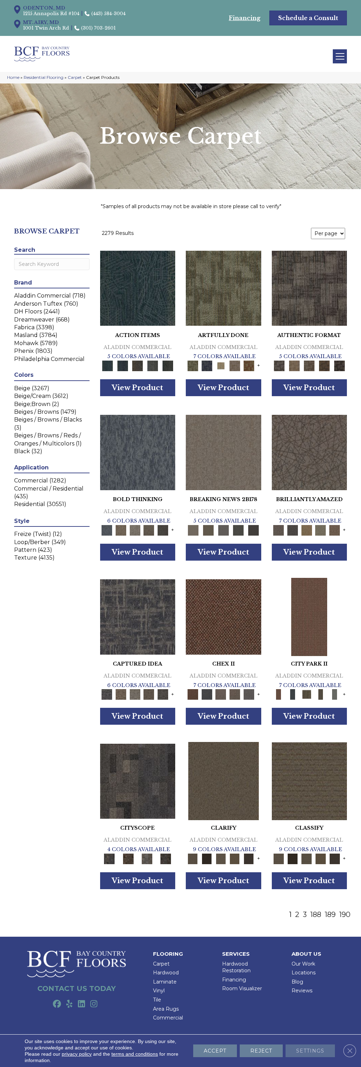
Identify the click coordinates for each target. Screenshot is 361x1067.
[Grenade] (121, 529)
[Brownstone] (137, 365)
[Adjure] (249, 858)
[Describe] (221, 858)
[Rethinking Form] (324, 365)
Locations (304, 972)
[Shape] (138, 452)
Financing (234, 979)
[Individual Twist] (309, 365)
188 (315, 914)
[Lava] (135, 529)
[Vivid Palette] (249, 365)
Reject (261, 1051)
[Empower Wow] (321, 529)
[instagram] (94, 1004)
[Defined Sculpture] (294, 365)
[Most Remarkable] (207, 365)
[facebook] (57, 1004)
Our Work (303, 964)
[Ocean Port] (122, 365)
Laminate (165, 982)
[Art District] (221, 694)
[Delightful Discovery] (223, 288)
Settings (310, 1051)
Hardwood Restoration (236, 967)
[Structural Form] (339, 365)
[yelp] (69, 1004)
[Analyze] (207, 858)
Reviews (302, 990)
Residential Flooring (43, 77)
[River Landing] (207, 694)
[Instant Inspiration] (335, 529)
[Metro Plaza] (235, 694)
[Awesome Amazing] (235, 365)
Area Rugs (166, 1009)
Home (13, 77)
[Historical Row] (166, 858)
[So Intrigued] (309, 452)
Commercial (168, 1018)
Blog (297, 982)
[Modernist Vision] (221, 365)
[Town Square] (249, 694)
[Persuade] (235, 858)
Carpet (75, 77)
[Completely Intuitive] (307, 529)
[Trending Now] (223, 452)
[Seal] (163, 529)
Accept (215, 1051)
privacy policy (77, 1054)
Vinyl (159, 990)
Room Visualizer (242, 988)
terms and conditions (134, 1054)
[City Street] (167, 365)
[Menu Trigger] (340, 56)
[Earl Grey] (152, 365)
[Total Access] (253, 529)
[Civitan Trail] (128, 858)
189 (330, 914)
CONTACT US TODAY (76, 988)
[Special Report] (208, 529)
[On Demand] (238, 529)
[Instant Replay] (223, 529)
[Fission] (149, 529)
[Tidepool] (138, 288)
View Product (137, 387)
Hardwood (166, 972)
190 (344, 914)
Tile (157, 1000)
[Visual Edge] (309, 288)
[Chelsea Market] (223, 616)
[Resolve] (223, 781)
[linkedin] (82, 1004)
